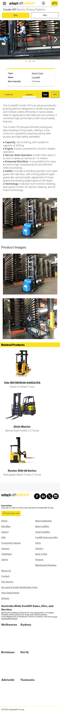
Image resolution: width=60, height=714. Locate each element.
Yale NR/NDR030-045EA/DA (22, 382)
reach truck (37, 73)
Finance (39, 560)
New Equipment (43, 521)
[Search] (54, 3)
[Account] (43, 3)
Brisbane (8, 652)
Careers (5, 549)
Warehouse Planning (45, 565)
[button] (55, 39)
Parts (38, 543)
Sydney (25, 624)
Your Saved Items (10, 593)
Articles (5, 598)
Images (29, 95)
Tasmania (27, 680)
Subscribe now (12, 513)
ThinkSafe (6, 554)
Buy (16, 15)
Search (5, 532)
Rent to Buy (41, 554)
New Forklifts (42, 526)
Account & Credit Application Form (19, 587)
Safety (4, 560)
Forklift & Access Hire (46, 537)
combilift (36, 77)
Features (9, 95)
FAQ (3, 537)
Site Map (5, 526)
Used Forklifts (42, 532)
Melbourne (9, 624)
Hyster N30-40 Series (22, 470)
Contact (5, 576)
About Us (6, 571)
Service (39, 549)
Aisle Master (22, 426)
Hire (45, 15)
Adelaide (7, 680)
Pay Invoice (7, 582)
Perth (24, 652)
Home (4, 521)
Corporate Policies (11, 543)
